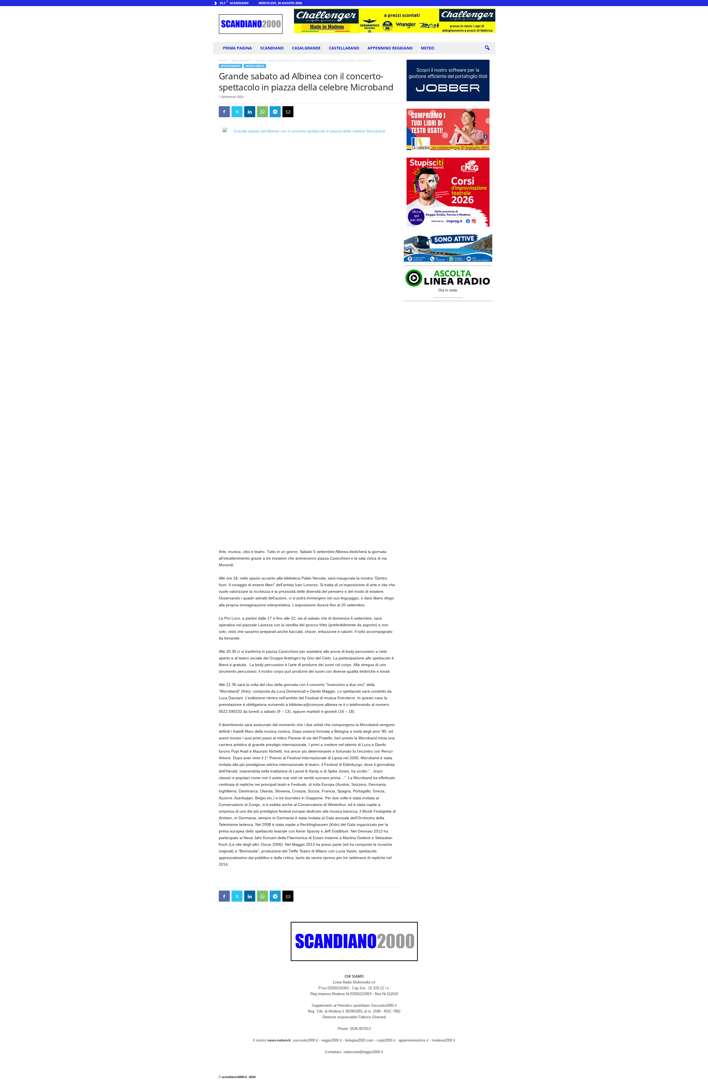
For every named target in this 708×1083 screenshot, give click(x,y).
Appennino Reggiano (390, 48)
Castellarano (344, 48)
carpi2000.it (386, 1040)
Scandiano (272, 48)
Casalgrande (306, 48)
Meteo (427, 48)
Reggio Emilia (255, 66)
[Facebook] (224, 111)
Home (223, 60)
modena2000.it (443, 1040)
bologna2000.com (359, 1040)
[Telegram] (275, 111)
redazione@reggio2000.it (363, 1052)
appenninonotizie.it (413, 1040)
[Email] (287, 111)
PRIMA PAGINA (237, 48)
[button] (487, 48)
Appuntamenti (241, 60)
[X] (237, 111)
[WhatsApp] (262, 111)
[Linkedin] (249, 111)
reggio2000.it (332, 1040)
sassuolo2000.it (305, 1040)
